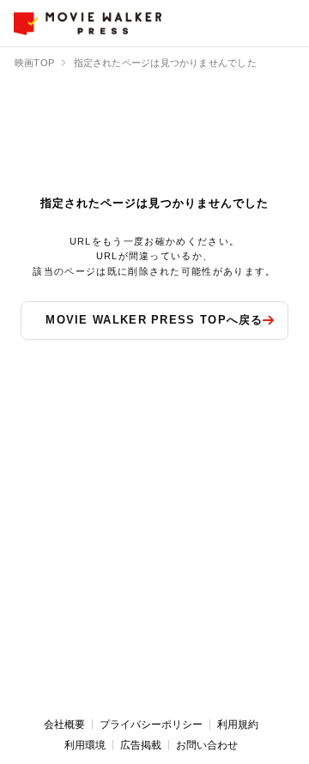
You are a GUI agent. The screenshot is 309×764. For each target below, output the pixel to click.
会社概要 (64, 725)
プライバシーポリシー (151, 725)
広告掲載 (140, 745)
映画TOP (34, 63)
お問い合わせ (207, 745)
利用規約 (237, 725)
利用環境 (85, 745)
